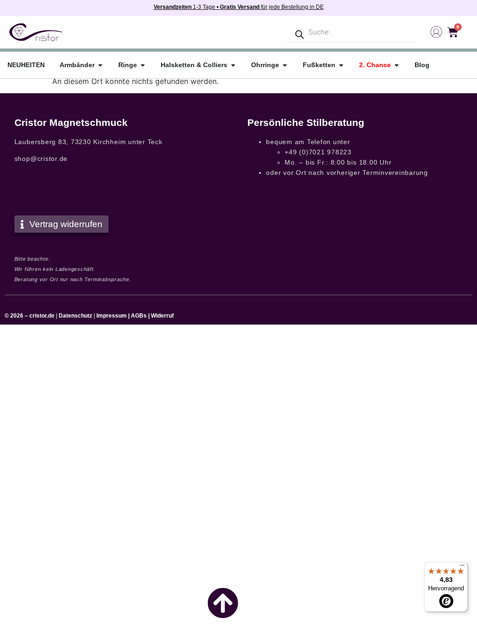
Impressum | (112, 315)
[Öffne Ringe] (142, 65)
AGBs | (141, 315)
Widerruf (162, 315)
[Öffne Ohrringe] (284, 65)
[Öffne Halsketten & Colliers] (233, 65)
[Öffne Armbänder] (100, 65)
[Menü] (462, 567)
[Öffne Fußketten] (341, 65)
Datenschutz (75, 315)
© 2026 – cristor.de (30, 315)
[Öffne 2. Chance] (396, 65)
